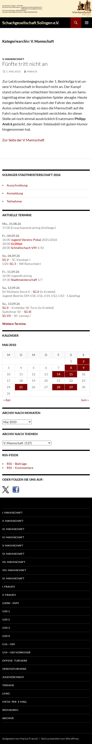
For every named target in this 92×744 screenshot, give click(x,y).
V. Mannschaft (13, 59)
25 (21, 387)
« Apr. (7, 400)
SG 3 (13, 264)
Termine (8, 685)
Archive (8, 718)
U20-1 (6, 611)
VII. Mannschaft (13, 562)
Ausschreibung (17, 185)
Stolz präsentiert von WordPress (60, 738)
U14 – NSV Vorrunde (16, 652)
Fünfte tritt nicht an (25, 63)
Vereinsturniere (14, 668)
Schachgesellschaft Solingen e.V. (30, 22)
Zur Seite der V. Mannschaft (23, 140)
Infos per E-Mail (14, 701)
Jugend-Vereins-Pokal (26, 240)
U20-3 (6, 627)
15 (71, 374)
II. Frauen (9, 594)
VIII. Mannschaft (14, 570)
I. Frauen (8, 586)
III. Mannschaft (13, 529)
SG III (27, 312)
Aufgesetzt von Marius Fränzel (20, 738)
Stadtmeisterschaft (24, 280)
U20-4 (6, 636)
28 (58, 387)
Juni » (85, 400)
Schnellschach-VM (24, 248)
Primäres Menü (86, 22)
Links (6, 693)
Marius (32, 71)
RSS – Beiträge (17, 464)
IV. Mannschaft (13, 537)
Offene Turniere (14, 660)
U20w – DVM (10, 603)
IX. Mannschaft (13, 578)
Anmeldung (15, 193)
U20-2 (6, 619)
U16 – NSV (8, 644)
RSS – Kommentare (20, 468)
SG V (5, 260)
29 (71, 387)
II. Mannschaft (12, 520)
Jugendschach (13, 677)
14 (58, 374)
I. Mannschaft (12, 512)
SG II (36, 292)
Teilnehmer (14, 201)
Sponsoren (10, 710)
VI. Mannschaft (13, 553)
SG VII (6, 316)
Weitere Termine (14, 324)
